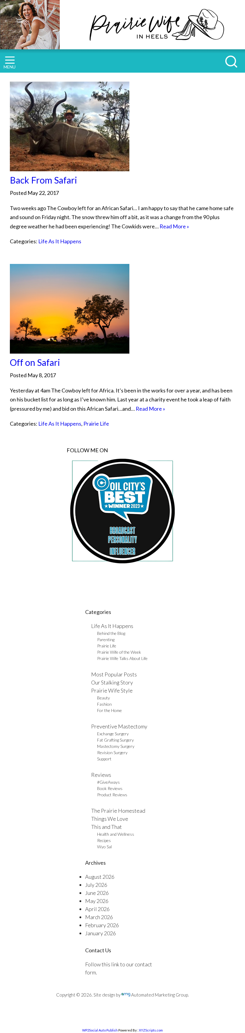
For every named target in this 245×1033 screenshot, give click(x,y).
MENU (10, 66)
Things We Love (109, 818)
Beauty (103, 697)
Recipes (104, 840)
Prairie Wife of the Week (119, 652)
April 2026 (97, 909)
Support (104, 758)
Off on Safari (35, 362)
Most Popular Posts (114, 674)
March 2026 (99, 917)
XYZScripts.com (151, 1030)
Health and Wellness (115, 834)
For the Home (109, 710)
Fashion (104, 704)
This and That (106, 826)
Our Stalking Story (112, 682)
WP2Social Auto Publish (100, 1030)
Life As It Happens (59, 241)
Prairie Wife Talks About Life (122, 658)
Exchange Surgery (113, 733)
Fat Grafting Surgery (115, 739)
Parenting (105, 639)
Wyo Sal (104, 846)
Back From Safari (43, 180)
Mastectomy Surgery (115, 746)
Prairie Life (96, 423)
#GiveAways (108, 782)
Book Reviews (109, 788)
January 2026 (100, 933)
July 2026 (96, 884)
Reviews (101, 774)
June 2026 (97, 893)
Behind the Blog (111, 633)
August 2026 (99, 876)
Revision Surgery (112, 752)
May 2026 (96, 901)
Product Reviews (112, 794)
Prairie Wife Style (112, 690)
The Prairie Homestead (118, 810)
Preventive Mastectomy (119, 726)
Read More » (174, 226)
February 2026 (102, 925)
